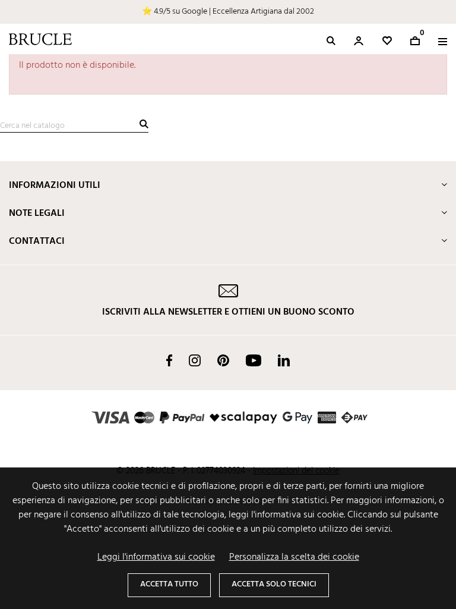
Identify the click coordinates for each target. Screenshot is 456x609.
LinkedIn (284, 360)
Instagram (195, 360)
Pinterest (223, 360)
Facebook (169, 360)
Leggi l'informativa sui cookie (156, 557)
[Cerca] (144, 124)
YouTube (253, 360)
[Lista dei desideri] (387, 40)
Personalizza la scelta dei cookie (294, 557)
